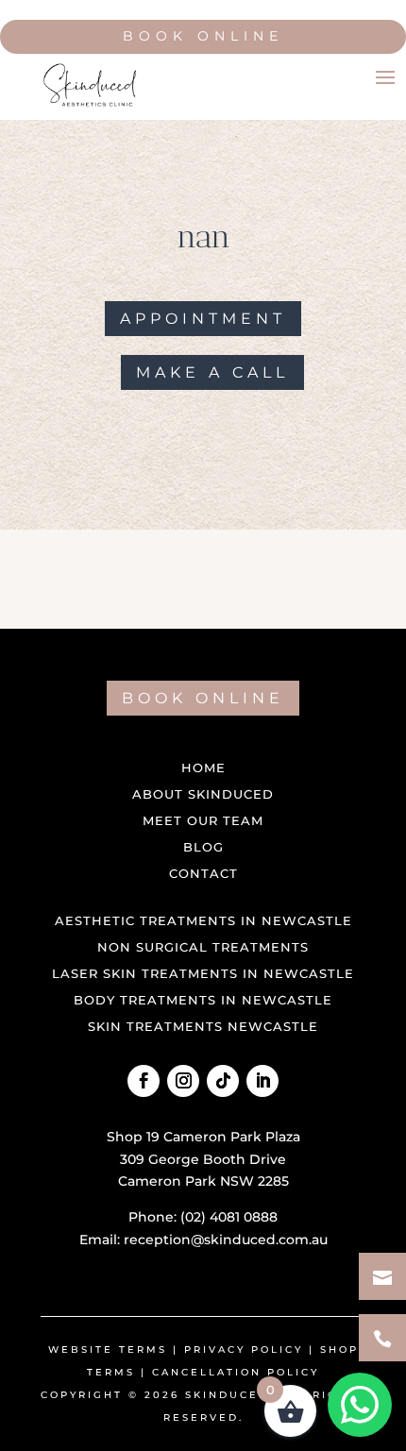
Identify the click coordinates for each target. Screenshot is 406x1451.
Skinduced (227, 1395)
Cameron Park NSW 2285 (203, 1181)
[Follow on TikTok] (223, 1081)
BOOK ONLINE (203, 698)
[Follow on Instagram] (183, 1081)
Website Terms (107, 1349)
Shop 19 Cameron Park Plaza (203, 1136)
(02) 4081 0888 (229, 1216)
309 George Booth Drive (203, 1159)
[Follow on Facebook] (143, 1081)
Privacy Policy (243, 1349)
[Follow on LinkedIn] (262, 1081)
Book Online (203, 35)
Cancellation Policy (235, 1372)
